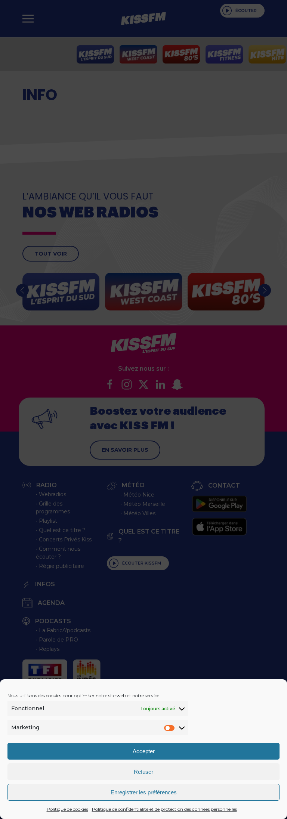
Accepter (144, 751)
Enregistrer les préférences (144, 792)
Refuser (143, 772)
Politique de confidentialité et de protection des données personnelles (164, 809)
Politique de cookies (67, 809)
